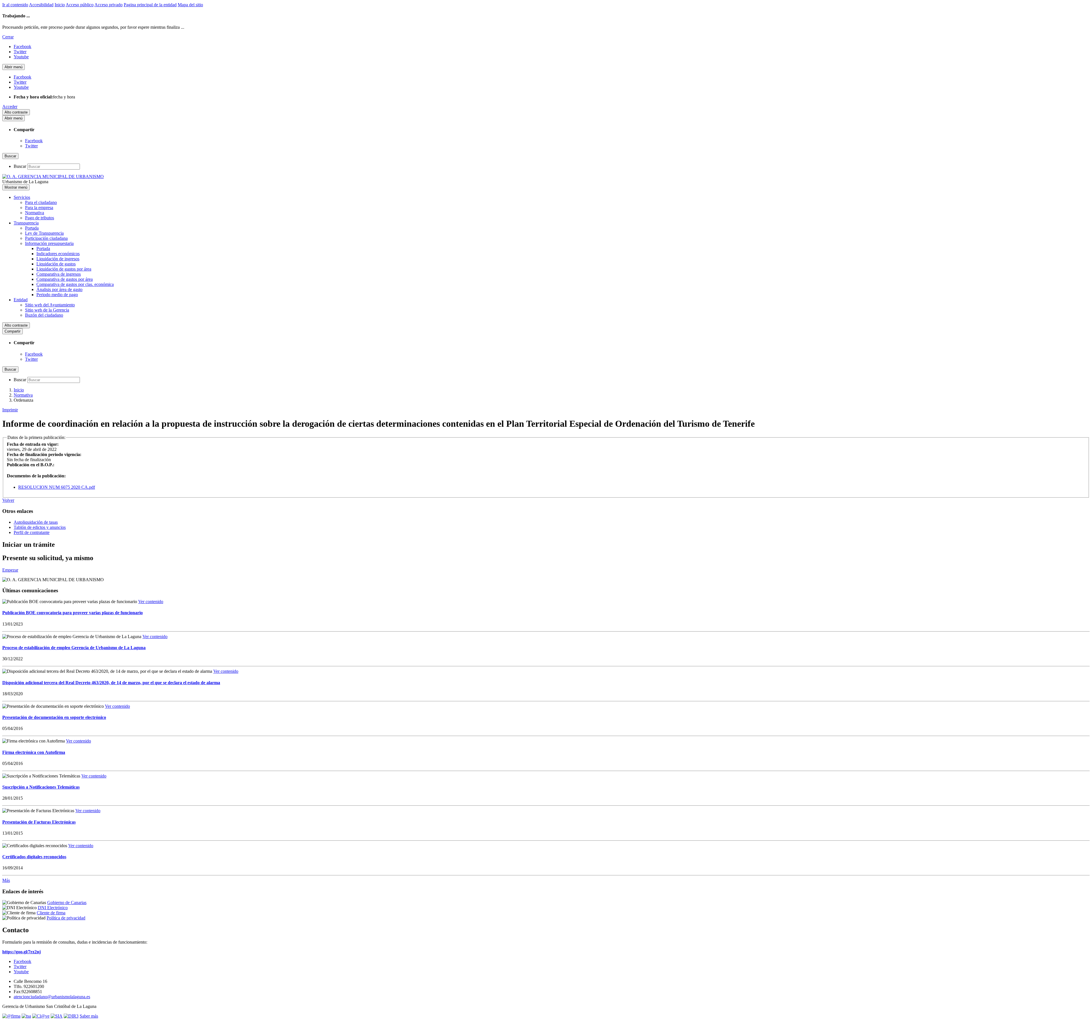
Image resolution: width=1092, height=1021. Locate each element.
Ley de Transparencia (44, 233)
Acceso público (80, 4)
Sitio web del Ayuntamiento (50, 304)
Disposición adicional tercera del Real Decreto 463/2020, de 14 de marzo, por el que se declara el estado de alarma (111, 682)
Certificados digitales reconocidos (34, 856)
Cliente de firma (51, 912)
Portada (32, 228)
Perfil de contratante (31, 532)
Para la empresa (39, 207)
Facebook (34, 140)
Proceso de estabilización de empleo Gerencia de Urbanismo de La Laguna (74, 647)
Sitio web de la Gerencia (47, 310)
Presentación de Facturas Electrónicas (39, 822)
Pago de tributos (39, 217)
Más (6, 880)
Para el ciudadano (41, 202)
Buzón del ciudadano (44, 315)
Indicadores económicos (58, 253)
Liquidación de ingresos (57, 258)
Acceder (9, 106)
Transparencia (26, 222)
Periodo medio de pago (57, 294)
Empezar (10, 570)
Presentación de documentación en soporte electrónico (54, 717)
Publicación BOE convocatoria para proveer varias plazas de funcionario (72, 612)
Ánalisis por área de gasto (59, 289)
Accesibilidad (41, 4)
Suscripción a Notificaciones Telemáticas (41, 787)
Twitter (31, 145)
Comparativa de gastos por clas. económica (75, 284)
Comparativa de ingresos (58, 274)
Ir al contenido (15, 4)
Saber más (89, 1016)
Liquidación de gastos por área (63, 269)
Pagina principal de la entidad (150, 4)
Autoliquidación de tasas (36, 522)
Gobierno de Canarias (66, 902)
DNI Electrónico (53, 907)
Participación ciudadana (46, 238)
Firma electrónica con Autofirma (33, 752)
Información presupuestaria (49, 243)
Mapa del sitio (190, 4)
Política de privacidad (66, 917)
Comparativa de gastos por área (64, 279)
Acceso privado (108, 4)
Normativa (34, 212)
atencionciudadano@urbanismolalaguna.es (52, 996)
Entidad (21, 299)
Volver (8, 500)
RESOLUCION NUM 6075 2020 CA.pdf (56, 487)
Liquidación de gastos (56, 263)
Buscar (20, 166)
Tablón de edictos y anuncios (40, 527)
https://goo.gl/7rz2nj (21, 951)
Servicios (22, 197)
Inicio (60, 4)
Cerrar (8, 36)
